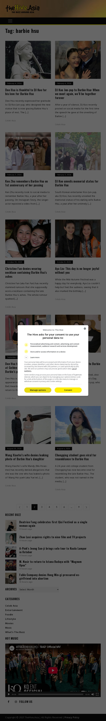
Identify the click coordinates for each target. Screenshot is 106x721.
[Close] (85, 328)
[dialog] (53, 360)
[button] (53, 357)
